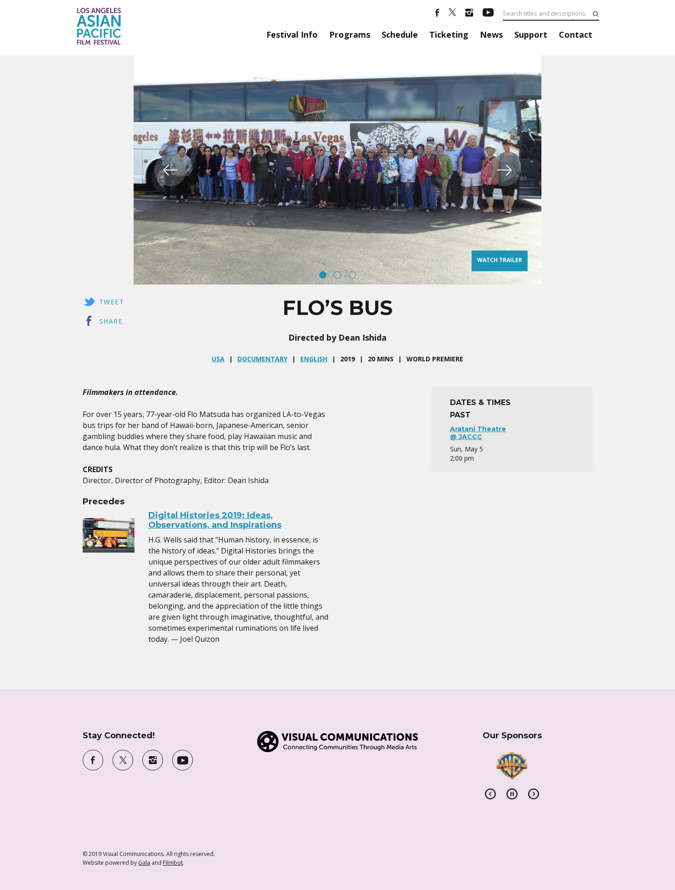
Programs (349, 34)
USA (218, 358)
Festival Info (292, 34)
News (491, 34)
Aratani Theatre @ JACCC (478, 433)
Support (530, 34)
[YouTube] (488, 14)
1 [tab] (322, 275)
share (111, 321)
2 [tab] (337, 275)
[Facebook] (437, 14)
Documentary (262, 358)
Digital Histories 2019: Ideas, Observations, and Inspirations (214, 520)
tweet (111, 301)
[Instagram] (469, 14)
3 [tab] (352, 275)
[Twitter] (452, 14)
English (313, 358)
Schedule (400, 34)
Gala (144, 863)
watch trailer (499, 260)
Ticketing (448, 34)
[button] (170, 170)
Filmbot (173, 863)
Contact (575, 34)
